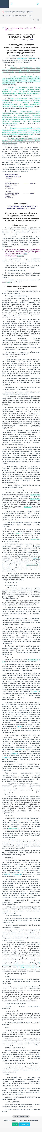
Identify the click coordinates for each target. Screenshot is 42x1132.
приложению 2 (35, 498)
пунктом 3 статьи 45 (13, 874)
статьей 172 (35, 691)
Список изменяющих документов (21, 55)
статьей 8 (20, 749)
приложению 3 (35, 539)
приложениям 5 (33, 659)
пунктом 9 (19, 533)
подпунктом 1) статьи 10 (26, 58)
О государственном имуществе (28, 967)
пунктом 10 (28, 507)
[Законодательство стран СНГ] (4, 4)
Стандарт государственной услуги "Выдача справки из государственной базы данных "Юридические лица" (21, 141)
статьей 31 (15, 753)
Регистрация (24, 1124)
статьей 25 (5, 757)
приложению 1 (35, 494)
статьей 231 (19, 870)
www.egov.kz (6, 282)
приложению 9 (13, 828)
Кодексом (36, 559)
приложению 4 (32, 565)
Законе (19, 726)
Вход (15, 1124)
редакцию (20, 256)
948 (25, 254)
